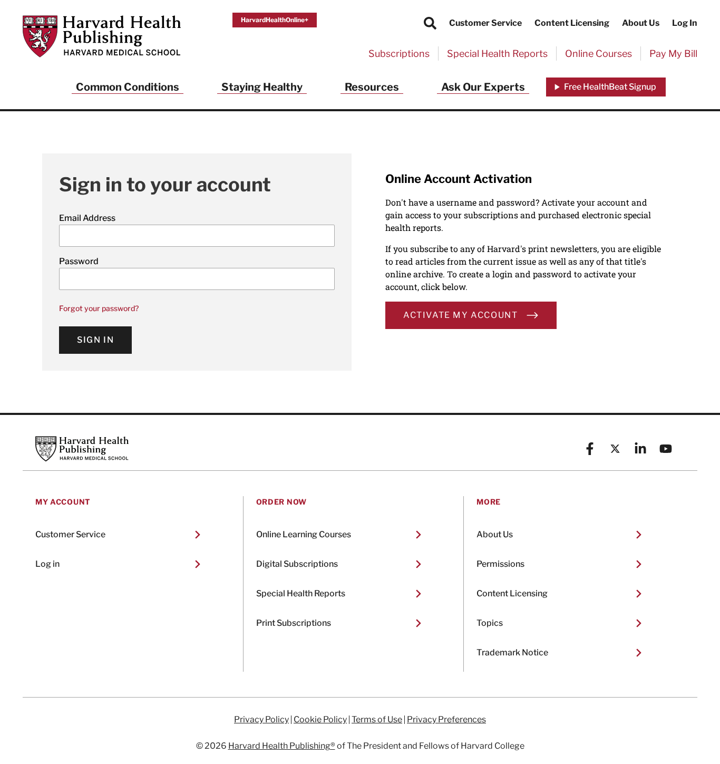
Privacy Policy (261, 719)
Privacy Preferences (446, 719)
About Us (640, 23)
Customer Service (485, 23)
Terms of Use (377, 719)
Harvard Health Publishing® (281, 746)
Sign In (95, 340)
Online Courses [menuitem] (598, 53)
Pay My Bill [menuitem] (673, 53)
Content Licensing (571, 23)
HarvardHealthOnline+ (274, 20)
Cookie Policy (320, 719)
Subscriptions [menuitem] (399, 53)
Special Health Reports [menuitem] (497, 53)
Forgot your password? (99, 308)
